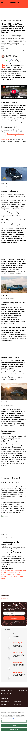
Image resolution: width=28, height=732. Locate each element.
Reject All (14, 725)
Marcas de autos (6, 6)
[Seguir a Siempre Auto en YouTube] (10, 693)
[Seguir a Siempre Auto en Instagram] (7, 693)
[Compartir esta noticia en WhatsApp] (6, 60)
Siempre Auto (4, 20)
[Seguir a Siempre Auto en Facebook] (1, 693)
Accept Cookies (14, 729)
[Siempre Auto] (14, 3)
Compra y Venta (17, 652)
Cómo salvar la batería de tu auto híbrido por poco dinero (18, 635)
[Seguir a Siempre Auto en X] (4, 693)
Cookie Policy (11, 718)
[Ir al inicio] (7, 690)
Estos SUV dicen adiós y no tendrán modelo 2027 (19, 676)
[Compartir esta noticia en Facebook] (10, 60)
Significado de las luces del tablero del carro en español (18, 665)
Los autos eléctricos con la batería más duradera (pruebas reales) (18, 645)
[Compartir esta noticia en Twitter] (14, 60)
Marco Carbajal (11, 55)
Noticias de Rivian (20, 20)
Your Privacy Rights (14, 721)
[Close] (26, 709)
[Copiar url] (21, 60)
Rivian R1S (5, 598)
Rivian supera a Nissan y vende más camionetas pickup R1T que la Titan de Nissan (12, 576)
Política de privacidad (7, 622)
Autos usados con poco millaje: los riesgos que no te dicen (19, 655)
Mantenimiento (17, 6)
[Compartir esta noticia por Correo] (17, 60)
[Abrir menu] (2, 2)
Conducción (4, 704)
